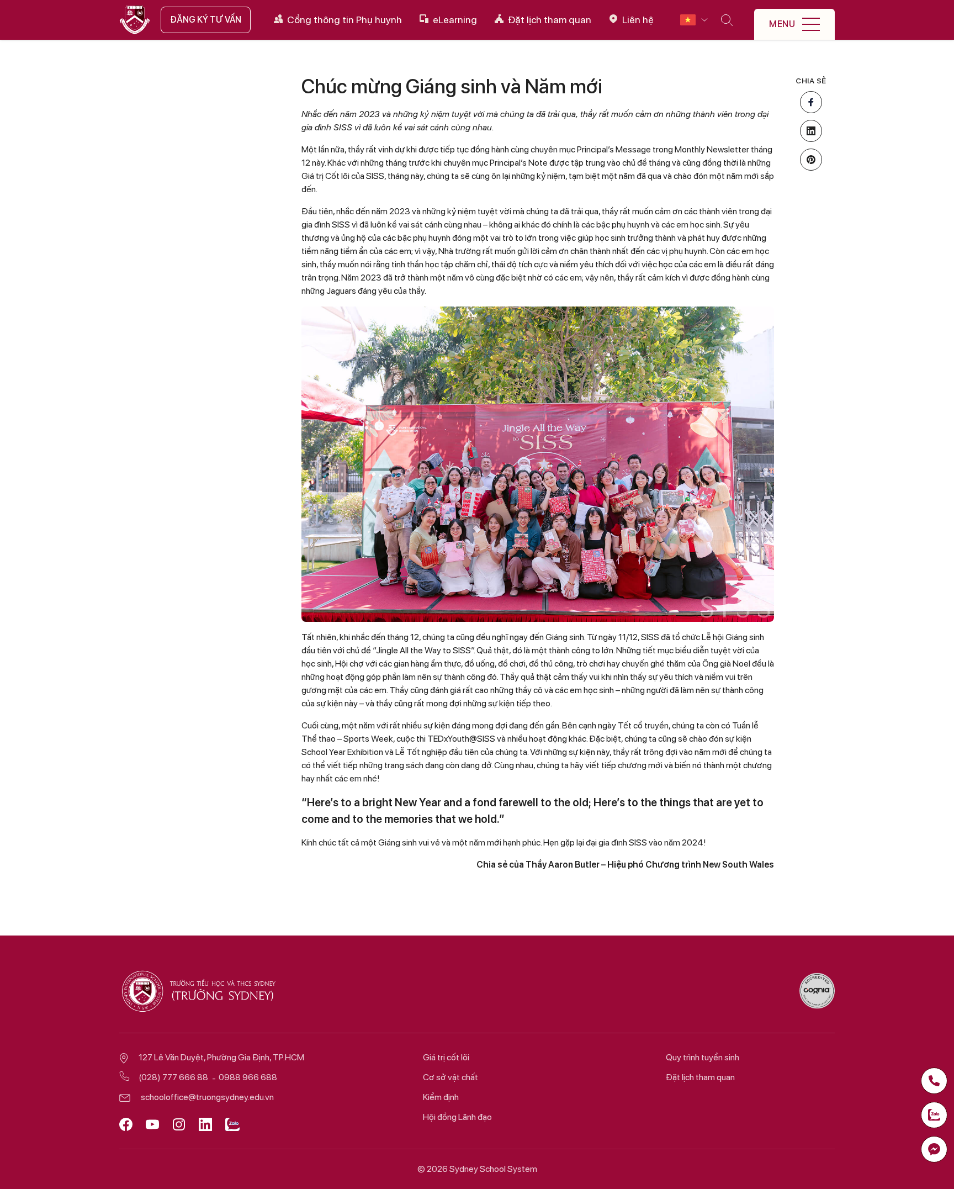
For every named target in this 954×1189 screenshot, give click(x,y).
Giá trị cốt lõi (446, 1057)
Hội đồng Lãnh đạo (457, 1117)
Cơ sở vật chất (450, 1077)
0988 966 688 (248, 1077)
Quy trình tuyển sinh (702, 1057)
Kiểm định (441, 1097)
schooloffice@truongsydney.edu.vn (207, 1097)
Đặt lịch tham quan (700, 1077)
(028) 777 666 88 (173, 1077)
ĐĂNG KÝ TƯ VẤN (205, 19)
